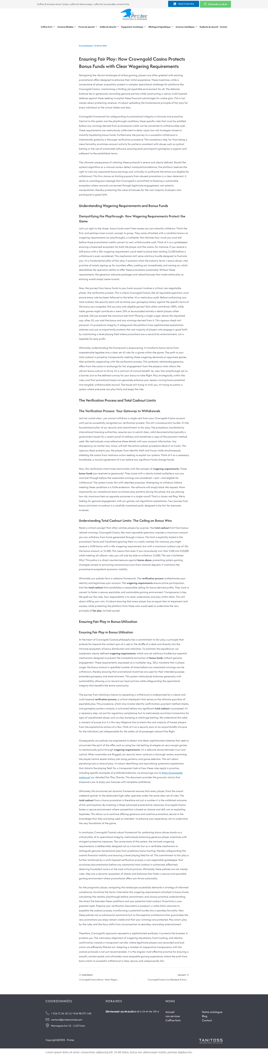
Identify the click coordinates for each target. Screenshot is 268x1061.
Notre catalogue (212, 1012)
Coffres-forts (173, 1020)
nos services (172, 1016)
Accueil (169, 1012)
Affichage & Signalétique (159, 26)
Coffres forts (46, 26)
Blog (204, 1016)
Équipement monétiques (132, 26)
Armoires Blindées (65, 26)
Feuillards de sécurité (209, 26)
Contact (223, 26)
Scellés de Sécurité (108, 26)
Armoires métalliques (185, 26)
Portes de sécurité (86, 26)
